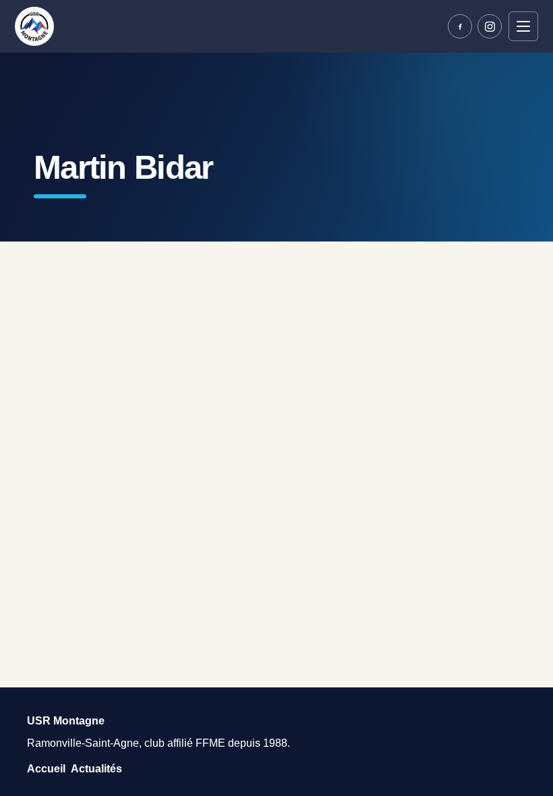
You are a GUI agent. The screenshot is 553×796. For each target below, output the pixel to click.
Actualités (96, 768)
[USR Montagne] (34, 26)
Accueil (46, 768)
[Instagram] (489, 26)
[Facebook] (460, 26)
